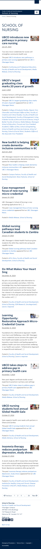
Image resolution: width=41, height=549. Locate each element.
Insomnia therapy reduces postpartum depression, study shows (17, 449)
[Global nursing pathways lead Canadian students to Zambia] (34, 227)
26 (29, 496)
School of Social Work (16, 131)
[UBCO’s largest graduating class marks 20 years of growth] (34, 81)
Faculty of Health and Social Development (16, 69)
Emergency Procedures (8, 543)
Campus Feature (14, 174)
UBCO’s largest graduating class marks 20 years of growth (18, 83)
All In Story (12, 258)
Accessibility (5, 545)
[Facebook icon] (3, 520)
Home (3, 16)
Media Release (25, 122)
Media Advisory (7, 438)
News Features (22, 177)
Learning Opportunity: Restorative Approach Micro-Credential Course (20, 320)
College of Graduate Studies (18, 110)
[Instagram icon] (6, 520)
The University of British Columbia (15, 4)
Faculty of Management (25, 117)
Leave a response (8, 307)
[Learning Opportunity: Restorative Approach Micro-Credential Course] (34, 316)
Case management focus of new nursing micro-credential (15, 190)
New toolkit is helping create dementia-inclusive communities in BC (19, 145)
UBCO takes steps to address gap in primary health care (14, 368)
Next (34, 496)
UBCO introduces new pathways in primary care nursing (15, 40)
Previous (8, 496)
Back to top (6, 525)
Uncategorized (31, 304)
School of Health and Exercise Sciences (15, 129)
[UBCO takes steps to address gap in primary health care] (34, 366)
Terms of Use (20, 543)
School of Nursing (14, 72)
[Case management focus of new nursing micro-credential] (34, 189)
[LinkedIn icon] (12, 520)
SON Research (20, 304)
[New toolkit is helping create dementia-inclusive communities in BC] (34, 143)
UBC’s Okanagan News (10, 170)
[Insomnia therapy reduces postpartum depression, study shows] (34, 447)
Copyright (28, 543)
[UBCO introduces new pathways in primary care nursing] (34, 38)
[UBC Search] (37, 2)
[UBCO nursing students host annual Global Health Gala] (34, 407)
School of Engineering (27, 127)
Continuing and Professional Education (22, 67)
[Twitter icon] (9, 520)
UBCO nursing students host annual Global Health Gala (15, 408)
